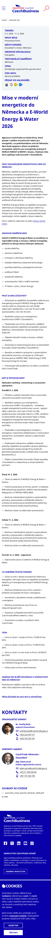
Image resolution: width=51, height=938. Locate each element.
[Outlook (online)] (20, 84)
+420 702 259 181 (27, 738)
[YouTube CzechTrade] (25, 844)
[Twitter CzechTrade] (12, 844)
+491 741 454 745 (27, 776)
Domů (4, 20)
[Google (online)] (11, 84)
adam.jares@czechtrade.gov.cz (33, 768)
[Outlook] (16, 84)
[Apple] (7, 85)
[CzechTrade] (25, 8)
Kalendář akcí (14, 20)
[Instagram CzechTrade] (32, 844)
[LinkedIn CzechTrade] (18, 844)
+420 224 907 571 (27, 734)
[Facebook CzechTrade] (5, 844)
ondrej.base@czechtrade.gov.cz (34, 731)
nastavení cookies (17, 915)
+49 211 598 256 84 (28, 772)
